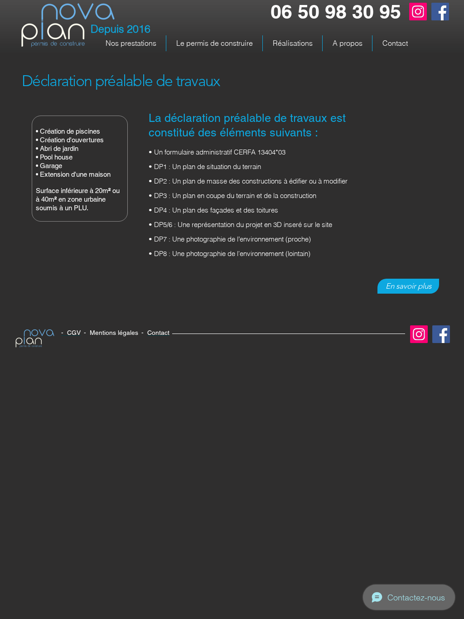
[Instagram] (418, 11)
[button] (131, 43)
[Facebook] (440, 11)
